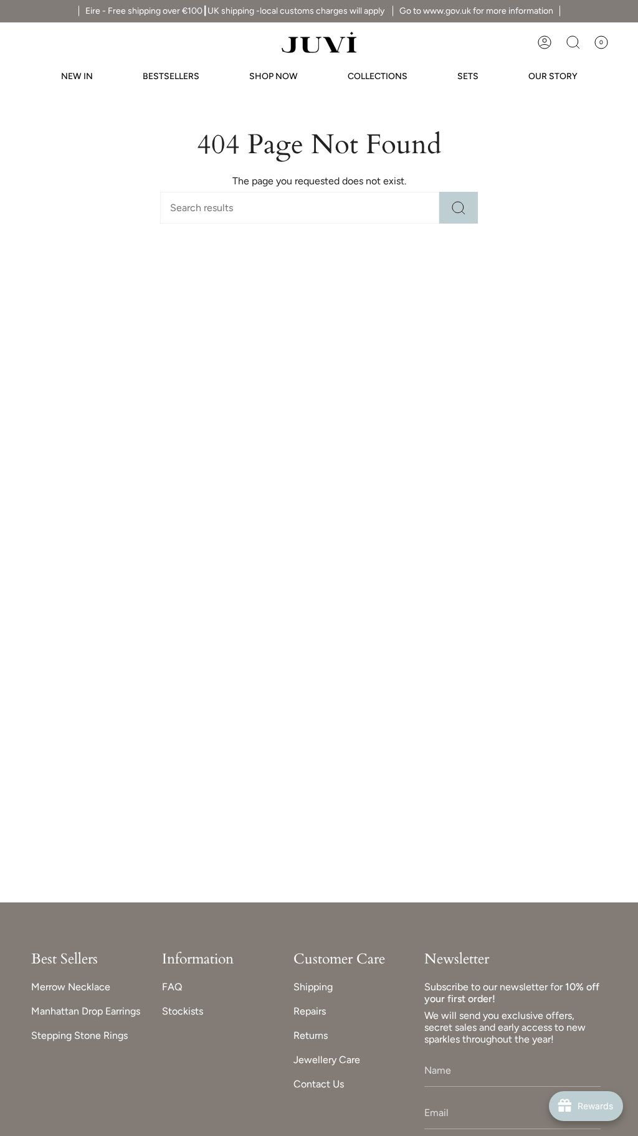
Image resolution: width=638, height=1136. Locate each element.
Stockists (182, 1011)
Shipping (313, 987)
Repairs (309, 1011)
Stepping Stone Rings (79, 1035)
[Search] (458, 208)
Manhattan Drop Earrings (85, 1011)
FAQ (172, 987)
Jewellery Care (326, 1060)
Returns (310, 1035)
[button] (573, 42)
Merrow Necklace (70, 987)
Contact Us (318, 1084)
